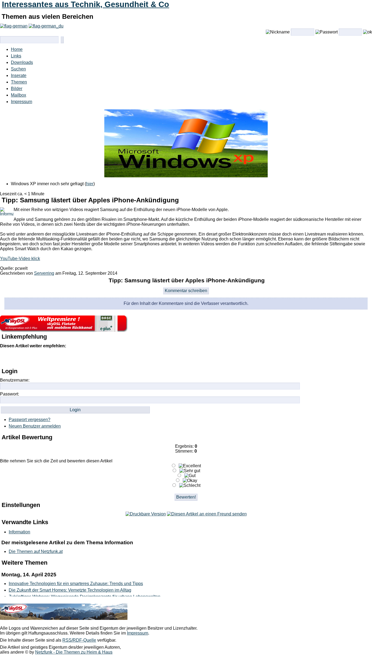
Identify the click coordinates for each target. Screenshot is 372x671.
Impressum (21, 101)
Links (16, 56)
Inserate (18, 75)
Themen (19, 82)
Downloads (22, 62)
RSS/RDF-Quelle (79, 640)
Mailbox (18, 95)
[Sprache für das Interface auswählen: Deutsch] (14, 26)
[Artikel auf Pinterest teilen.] (51, 357)
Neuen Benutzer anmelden (35, 426)
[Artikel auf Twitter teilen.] (17, 357)
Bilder (16, 88)
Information (19, 532)
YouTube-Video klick (20, 258)
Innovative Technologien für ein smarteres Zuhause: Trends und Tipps (76, 583)
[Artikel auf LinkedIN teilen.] (63, 357)
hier (89, 183)
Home (17, 49)
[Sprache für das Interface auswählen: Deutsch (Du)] (46, 26)
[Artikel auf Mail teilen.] (5, 357)
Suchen (18, 69)
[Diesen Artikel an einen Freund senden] (207, 514)
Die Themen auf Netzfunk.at (36, 551)
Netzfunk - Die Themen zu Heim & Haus (73, 652)
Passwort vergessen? (29, 419)
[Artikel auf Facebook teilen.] (28, 357)
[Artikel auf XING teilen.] (97, 357)
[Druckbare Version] (146, 514)
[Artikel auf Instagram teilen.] (40, 357)
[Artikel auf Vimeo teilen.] (85, 357)
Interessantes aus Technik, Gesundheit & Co (85, 4)
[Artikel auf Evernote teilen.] (120, 357)
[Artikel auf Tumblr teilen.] (74, 357)
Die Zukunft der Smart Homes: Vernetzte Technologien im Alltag (70, 590)
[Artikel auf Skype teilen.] (108, 357)
